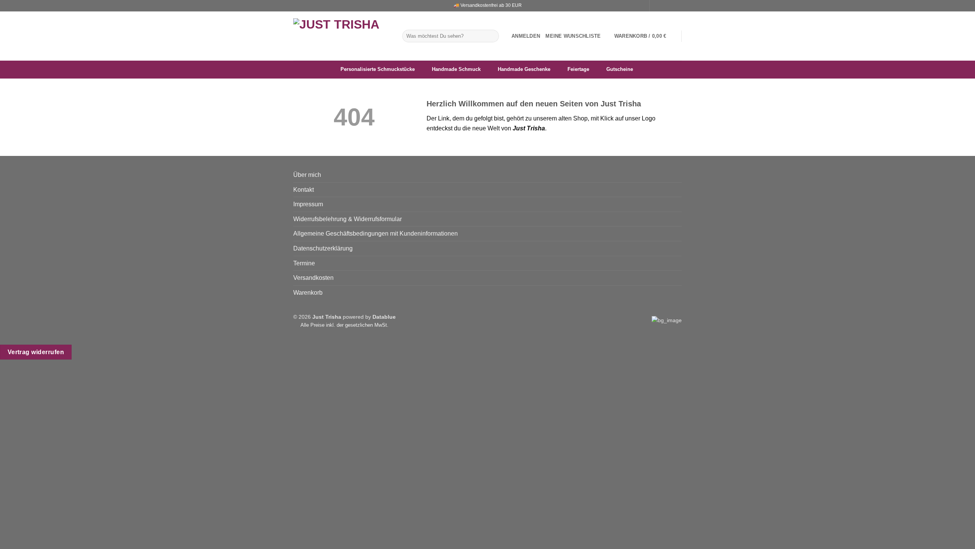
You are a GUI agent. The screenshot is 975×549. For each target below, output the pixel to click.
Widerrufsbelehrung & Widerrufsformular (347, 219)
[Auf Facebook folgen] (656, 5)
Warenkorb (308, 292)
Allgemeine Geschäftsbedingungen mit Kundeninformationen (375, 233)
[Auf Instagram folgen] (663, 5)
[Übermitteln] (492, 36)
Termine (304, 263)
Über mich (307, 175)
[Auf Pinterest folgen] (678, 5)
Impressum (308, 204)
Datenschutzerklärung (323, 248)
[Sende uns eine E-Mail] (670, 5)
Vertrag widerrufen (36, 352)
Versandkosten (313, 277)
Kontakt (303, 189)
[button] (525, 36)
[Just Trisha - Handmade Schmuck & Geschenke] (342, 36)
